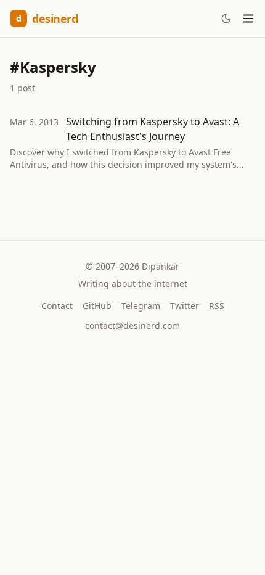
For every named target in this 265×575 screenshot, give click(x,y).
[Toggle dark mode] (226, 18)
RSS (216, 306)
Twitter (184, 306)
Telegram (140, 306)
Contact (57, 306)
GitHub (97, 306)
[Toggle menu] (248, 18)
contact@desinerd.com (132, 325)
